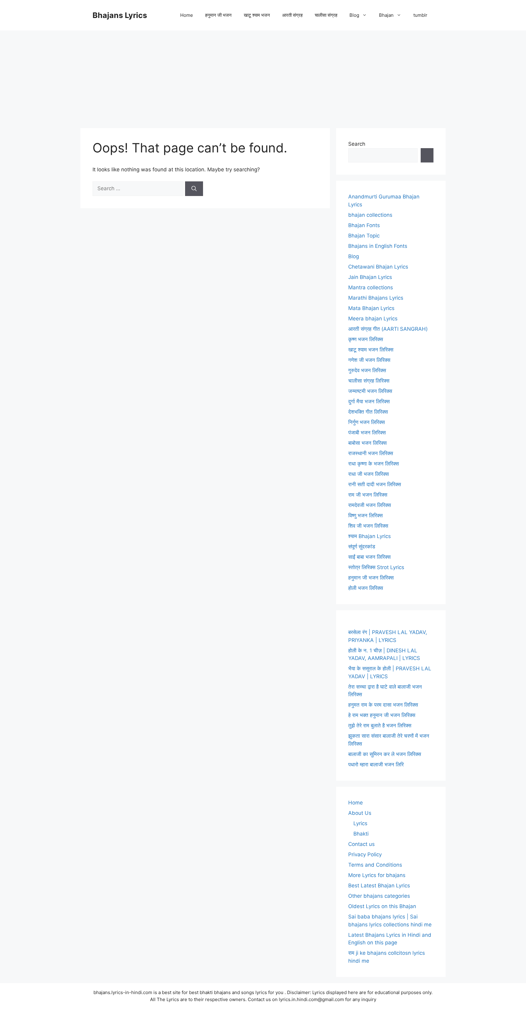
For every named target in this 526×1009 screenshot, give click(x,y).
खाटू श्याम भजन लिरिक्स (370, 350)
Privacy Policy (365, 854)
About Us (359, 813)
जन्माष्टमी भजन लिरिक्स (370, 391)
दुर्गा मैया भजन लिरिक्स (369, 401)
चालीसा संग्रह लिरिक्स (368, 381)
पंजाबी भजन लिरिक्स (367, 433)
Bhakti (361, 834)
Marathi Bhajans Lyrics (375, 298)
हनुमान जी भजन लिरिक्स (371, 578)
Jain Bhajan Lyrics (370, 277)
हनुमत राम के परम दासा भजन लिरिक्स (383, 705)
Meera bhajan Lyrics (373, 319)
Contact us (361, 844)
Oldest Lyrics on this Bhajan (382, 906)
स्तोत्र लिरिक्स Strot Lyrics (376, 567)
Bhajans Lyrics (120, 15)
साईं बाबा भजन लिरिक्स (369, 557)
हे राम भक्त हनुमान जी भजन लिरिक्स (381, 715)
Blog (354, 15)
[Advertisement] (263, 76)
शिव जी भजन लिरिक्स (368, 526)
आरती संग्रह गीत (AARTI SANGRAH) (388, 329)
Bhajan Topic (364, 236)
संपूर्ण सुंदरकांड (361, 547)
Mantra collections (370, 287)
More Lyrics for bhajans (376, 875)
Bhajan (386, 15)
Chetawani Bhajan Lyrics (378, 267)
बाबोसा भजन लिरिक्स (367, 443)
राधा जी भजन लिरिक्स (368, 474)
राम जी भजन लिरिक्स (367, 495)
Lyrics (360, 823)
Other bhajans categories (379, 896)
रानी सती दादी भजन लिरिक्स (374, 484)
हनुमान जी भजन (218, 15)
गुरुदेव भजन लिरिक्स (367, 370)
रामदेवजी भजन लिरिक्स (369, 505)
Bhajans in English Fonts (377, 246)
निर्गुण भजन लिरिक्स (366, 422)
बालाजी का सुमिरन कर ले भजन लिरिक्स (384, 754)
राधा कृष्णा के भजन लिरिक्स (373, 464)
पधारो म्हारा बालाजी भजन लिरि (376, 764)
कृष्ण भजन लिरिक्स (365, 339)
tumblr (420, 15)
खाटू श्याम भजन (257, 15)
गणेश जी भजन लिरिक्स (369, 360)
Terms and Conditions (375, 865)
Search (356, 144)
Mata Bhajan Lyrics (371, 308)
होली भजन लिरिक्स (365, 588)
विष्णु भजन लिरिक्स (365, 515)
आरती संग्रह (292, 15)
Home (186, 15)
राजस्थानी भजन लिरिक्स (370, 453)
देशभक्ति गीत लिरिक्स (368, 412)
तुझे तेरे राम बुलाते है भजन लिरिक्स (379, 725)
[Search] (194, 188)
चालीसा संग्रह (326, 15)
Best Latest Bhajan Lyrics (379, 885)
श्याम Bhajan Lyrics (369, 536)
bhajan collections (370, 215)
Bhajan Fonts (364, 225)
